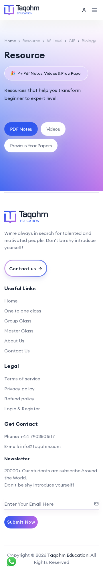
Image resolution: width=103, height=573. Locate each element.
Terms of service (22, 379)
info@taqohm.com (40, 446)
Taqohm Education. (68, 555)
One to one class (22, 311)
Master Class (18, 331)
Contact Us (17, 351)
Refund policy (19, 398)
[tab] (21, 129)
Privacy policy (19, 389)
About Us (14, 341)
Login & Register (22, 408)
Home (10, 40)
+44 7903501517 (37, 436)
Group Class (17, 321)
